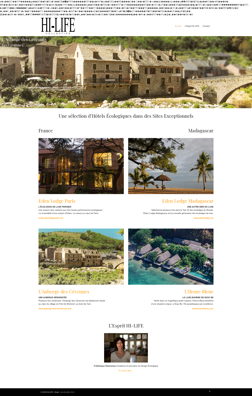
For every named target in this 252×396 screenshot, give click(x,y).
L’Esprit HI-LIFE (192, 26)
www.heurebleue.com (203, 308)
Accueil (178, 26)
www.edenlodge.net (204, 218)
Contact (206, 26)
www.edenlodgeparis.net (50, 218)
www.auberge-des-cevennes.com (54, 308)
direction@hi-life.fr (67, 392)
